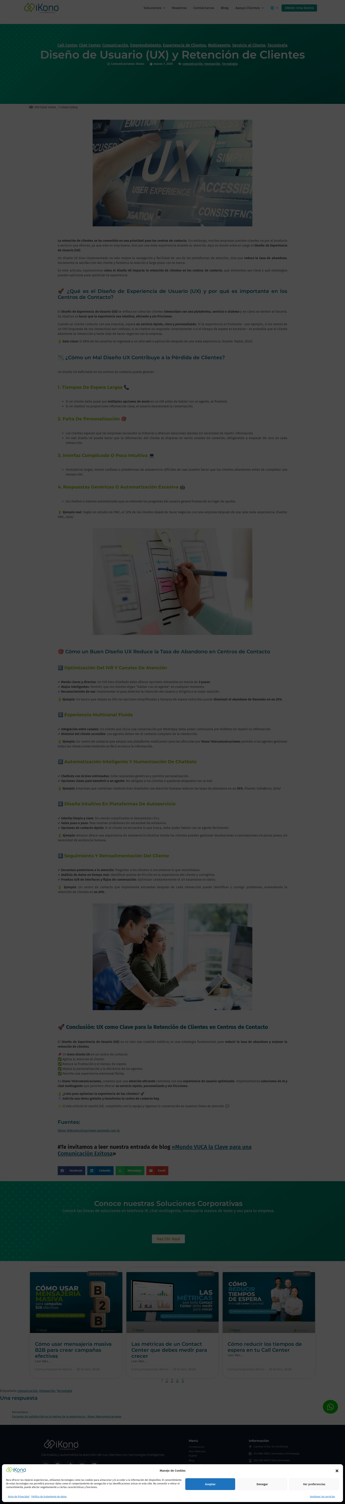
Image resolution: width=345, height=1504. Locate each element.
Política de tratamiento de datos (49, 1496)
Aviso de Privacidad (18, 1496)
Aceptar (210, 1484)
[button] (337, 1471)
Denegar (262, 1484)
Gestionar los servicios (322, 1496)
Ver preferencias (314, 1484)
